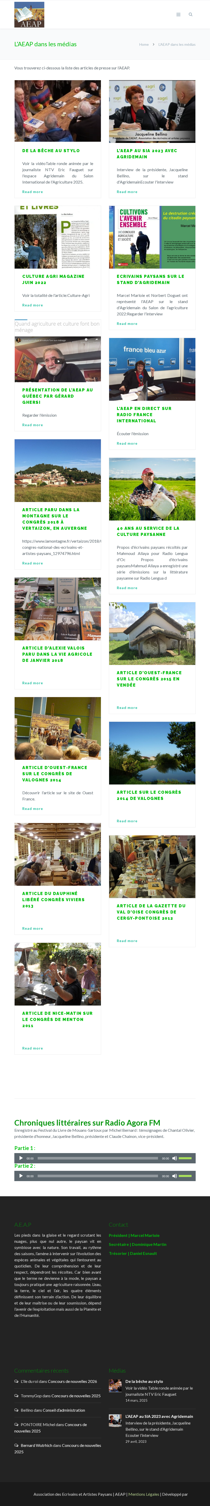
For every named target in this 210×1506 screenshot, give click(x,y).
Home (144, 44)
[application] (105, 1158)
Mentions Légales (143, 1494)
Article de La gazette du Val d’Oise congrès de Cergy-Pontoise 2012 (151, 912)
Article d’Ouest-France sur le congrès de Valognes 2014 (54, 773)
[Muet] (174, 1158)
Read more (32, 191)
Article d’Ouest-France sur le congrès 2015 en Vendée (149, 679)
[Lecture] (21, 1158)
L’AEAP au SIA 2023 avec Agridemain (159, 1416)
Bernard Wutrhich (36, 1445)
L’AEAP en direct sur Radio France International (144, 414)
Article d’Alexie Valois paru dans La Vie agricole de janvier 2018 (57, 654)
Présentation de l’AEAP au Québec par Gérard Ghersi (57, 396)
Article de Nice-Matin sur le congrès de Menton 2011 (57, 1019)
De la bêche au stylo (51, 150)
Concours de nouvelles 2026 (72, 1381)
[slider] (186, 1157)
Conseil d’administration (64, 1410)
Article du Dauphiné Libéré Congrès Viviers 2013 (53, 899)
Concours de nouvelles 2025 (76, 1395)
